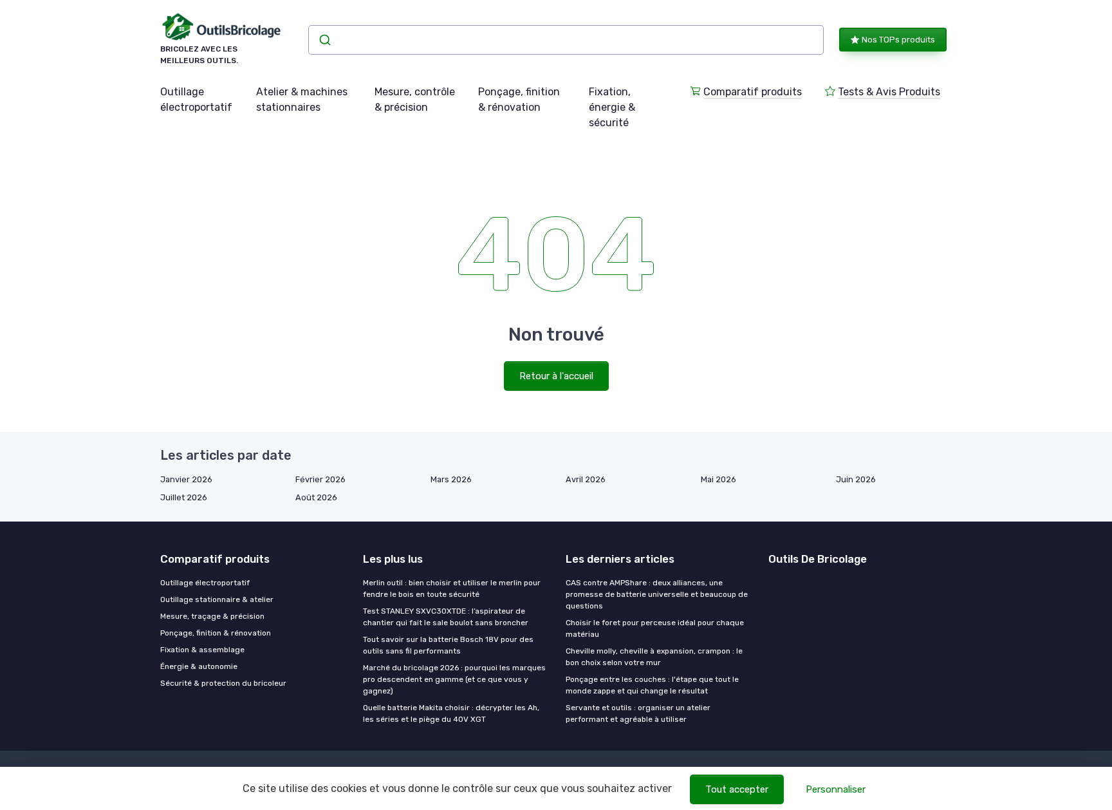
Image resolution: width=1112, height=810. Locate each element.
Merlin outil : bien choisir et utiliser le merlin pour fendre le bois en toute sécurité (452, 588)
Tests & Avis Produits (889, 92)
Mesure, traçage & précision (212, 616)
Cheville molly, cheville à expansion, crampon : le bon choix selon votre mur (654, 656)
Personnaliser (836, 789)
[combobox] (566, 40)
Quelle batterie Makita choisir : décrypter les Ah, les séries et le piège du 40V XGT (451, 713)
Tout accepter (736, 789)
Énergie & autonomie (198, 666)
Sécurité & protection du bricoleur (223, 683)
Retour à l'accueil (556, 376)
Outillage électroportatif (196, 99)
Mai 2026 (718, 479)
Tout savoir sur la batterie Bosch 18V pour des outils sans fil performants (448, 645)
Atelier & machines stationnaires (302, 99)
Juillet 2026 (183, 497)
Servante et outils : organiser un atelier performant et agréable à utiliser (638, 713)
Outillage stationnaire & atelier (216, 599)
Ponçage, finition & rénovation (519, 99)
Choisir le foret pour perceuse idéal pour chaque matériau (655, 628)
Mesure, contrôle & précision (415, 99)
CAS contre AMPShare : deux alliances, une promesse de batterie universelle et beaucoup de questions (657, 594)
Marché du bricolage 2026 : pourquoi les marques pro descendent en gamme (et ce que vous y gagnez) (454, 679)
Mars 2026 (451, 479)
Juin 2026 (856, 479)
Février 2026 (320, 479)
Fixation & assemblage (202, 649)
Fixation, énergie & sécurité (612, 107)
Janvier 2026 (186, 479)
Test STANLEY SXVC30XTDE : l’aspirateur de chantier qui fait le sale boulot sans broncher (445, 617)
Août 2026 (316, 497)
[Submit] (324, 40)
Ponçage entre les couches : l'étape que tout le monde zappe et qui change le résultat (652, 685)
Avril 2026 (586, 479)
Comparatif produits (752, 92)
